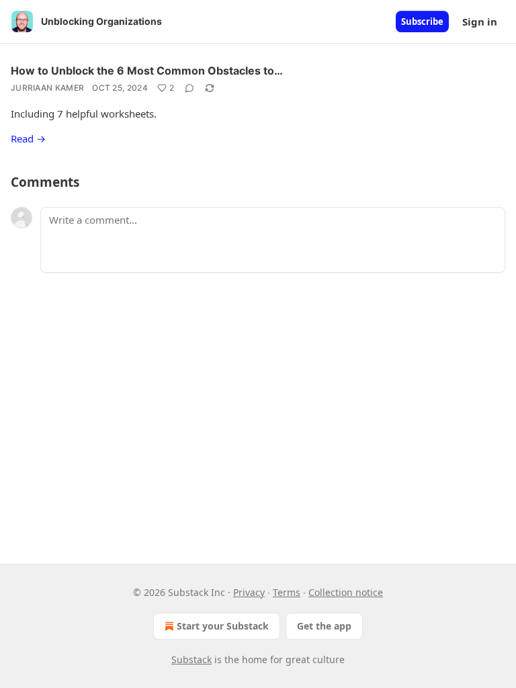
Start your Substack (223, 625)
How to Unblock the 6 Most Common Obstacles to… (147, 70)
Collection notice (345, 592)
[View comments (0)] (189, 88)
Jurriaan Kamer (47, 88)
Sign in (479, 21)
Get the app (324, 625)
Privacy (249, 592)
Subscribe (422, 21)
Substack (191, 659)
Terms (286, 592)
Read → (28, 138)
